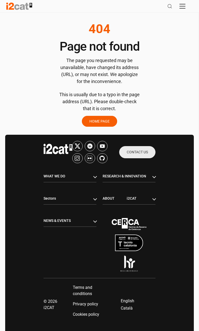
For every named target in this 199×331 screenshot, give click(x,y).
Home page (99, 121)
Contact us (137, 152)
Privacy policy (85, 304)
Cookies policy (86, 314)
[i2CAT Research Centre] (19, 6)
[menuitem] (127, 301)
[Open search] (169, 6)
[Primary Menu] (182, 6)
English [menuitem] (127, 300)
